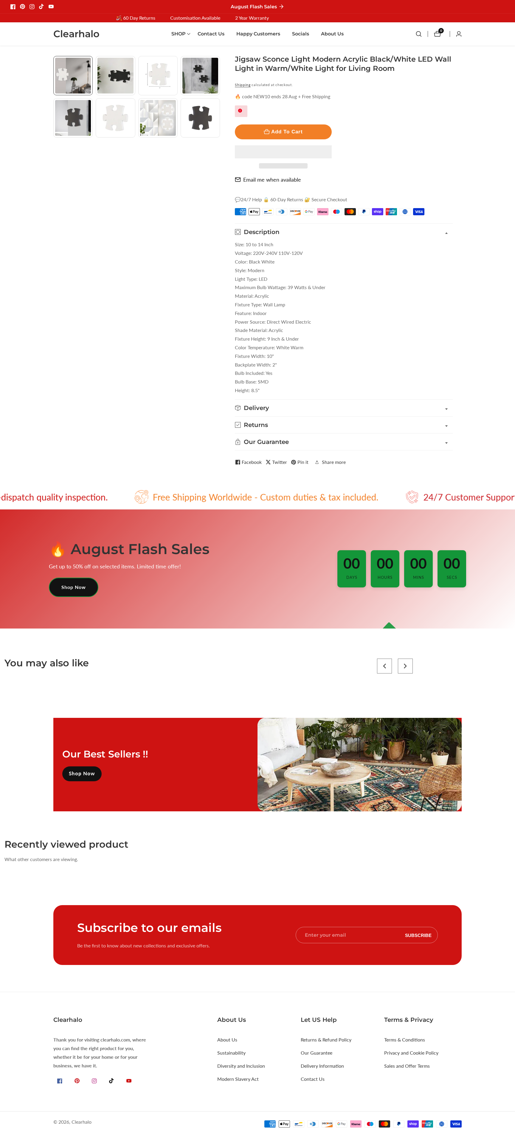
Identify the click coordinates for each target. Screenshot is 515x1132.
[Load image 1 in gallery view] (73, 75)
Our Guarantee (316, 1052)
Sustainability (231, 1052)
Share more (334, 462)
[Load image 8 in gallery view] (200, 118)
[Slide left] (55, 62)
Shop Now (73, 587)
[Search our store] (422, 34)
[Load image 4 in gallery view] (200, 75)
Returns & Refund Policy (326, 1039)
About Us (332, 34)
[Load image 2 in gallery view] (115, 75)
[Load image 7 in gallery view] (158, 118)
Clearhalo (81, 1121)
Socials (300, 34)
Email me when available (272, 179)
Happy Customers (258, 34)
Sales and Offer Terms (407, 1066)
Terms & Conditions (404, 1039)
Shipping (243, 84)
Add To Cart (287, 131)
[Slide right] (217, 144)
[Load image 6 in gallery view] (115, 118)
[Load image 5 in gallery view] (73, 118)
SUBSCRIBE (418, 935)
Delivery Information (322, 1066)
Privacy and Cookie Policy (411, 1052)
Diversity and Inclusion (241, 1066)
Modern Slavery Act (238, 1079)
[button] (283, 151)
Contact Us (211, 34)
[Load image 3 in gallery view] (158, 75)
